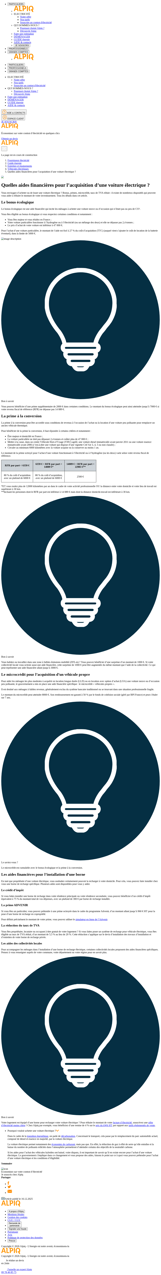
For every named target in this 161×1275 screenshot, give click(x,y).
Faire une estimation (24, 33)
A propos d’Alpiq (16, 1211)
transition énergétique (37, 1136)
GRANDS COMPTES (18, 52)
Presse (12, 1241)
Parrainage (13, 1232)
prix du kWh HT (104, 1125)
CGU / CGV (14, 1220)
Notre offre (25, 16)
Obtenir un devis (9, 138)
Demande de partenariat (14, 1224)
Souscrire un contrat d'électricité (36, 22)
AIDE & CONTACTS (15, 113)
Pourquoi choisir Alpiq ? (32, 28)
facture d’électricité (122, 1122)
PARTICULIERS (16, 4)
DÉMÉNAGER (22, 36)
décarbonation (68, 1136)
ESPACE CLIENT (15, 119)
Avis (10, 1234)
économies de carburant (63, 1144)
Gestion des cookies (17, 1217)
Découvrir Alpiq (28, 31)
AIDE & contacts (22, 42)
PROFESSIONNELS (18, 49)
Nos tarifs (25, 19)
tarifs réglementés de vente (142, 1125)
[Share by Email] (10, 1192)
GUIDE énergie (22, 39)
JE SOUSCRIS (22, 45)
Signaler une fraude (17, 1229)
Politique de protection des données (25, 1237)
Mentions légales (16, 1214)
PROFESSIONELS (17, 68)
